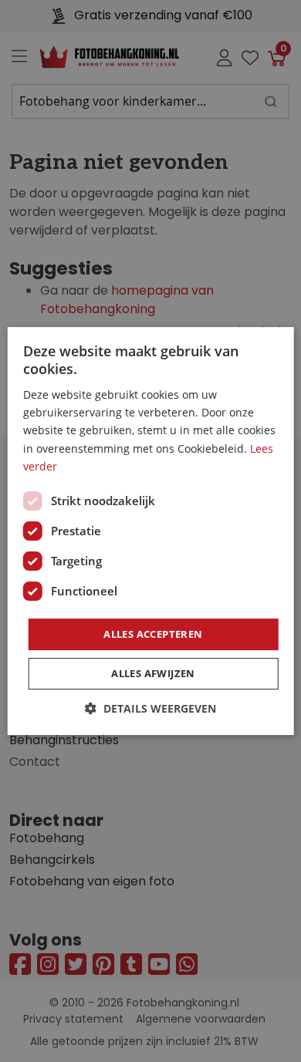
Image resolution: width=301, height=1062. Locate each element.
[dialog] (150, 531)
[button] (150, 708)
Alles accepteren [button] (152, 634)
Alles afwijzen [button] (153, 673)
